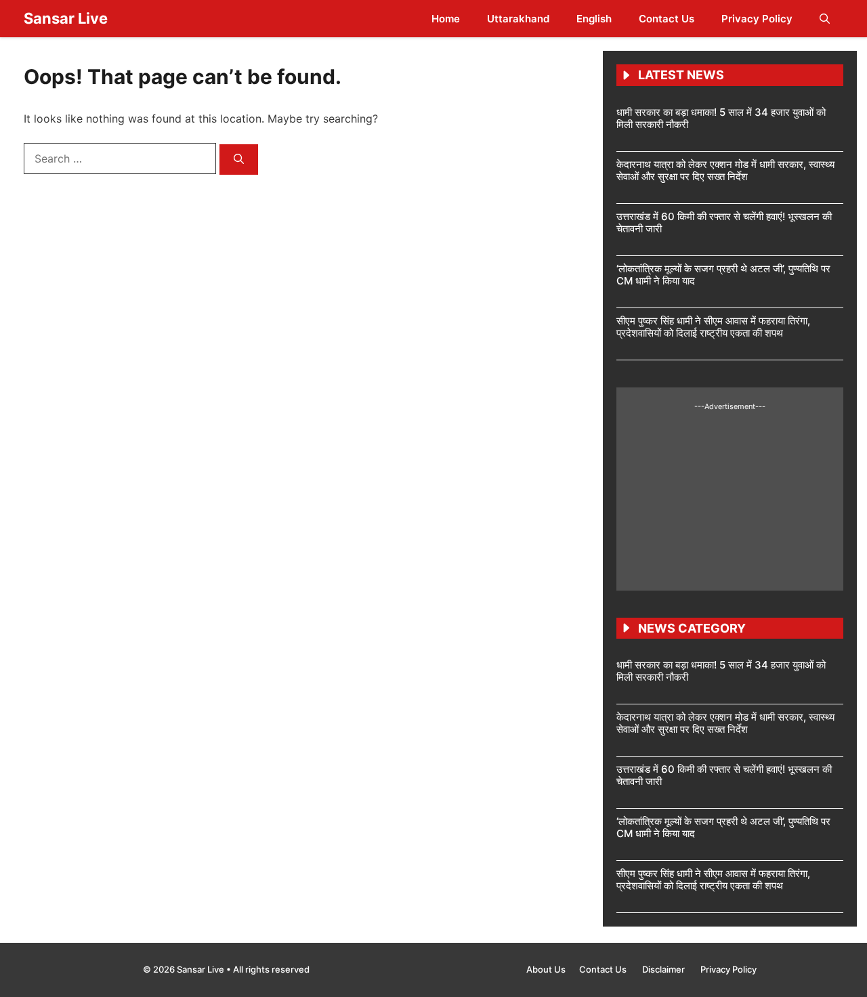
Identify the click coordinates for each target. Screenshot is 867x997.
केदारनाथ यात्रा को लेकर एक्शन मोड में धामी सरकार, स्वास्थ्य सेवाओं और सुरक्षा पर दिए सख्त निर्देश (725, 170)
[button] (824, 18)
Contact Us (666, 18)
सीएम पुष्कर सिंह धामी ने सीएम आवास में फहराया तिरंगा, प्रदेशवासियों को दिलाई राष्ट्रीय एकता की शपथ (713, 326)
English (594, 18)
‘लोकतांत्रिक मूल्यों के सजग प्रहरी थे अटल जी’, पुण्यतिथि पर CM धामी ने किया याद (723, 274)
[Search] (238, 159)
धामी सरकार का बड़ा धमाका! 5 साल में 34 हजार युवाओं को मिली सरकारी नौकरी (721, 118)
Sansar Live (66, 18)
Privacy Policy (756, 18)
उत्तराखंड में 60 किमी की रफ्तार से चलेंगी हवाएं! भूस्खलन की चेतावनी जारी (724, 222)
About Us (546, 969)
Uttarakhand (518, 18)
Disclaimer (664, 969)
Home (445, 18)
